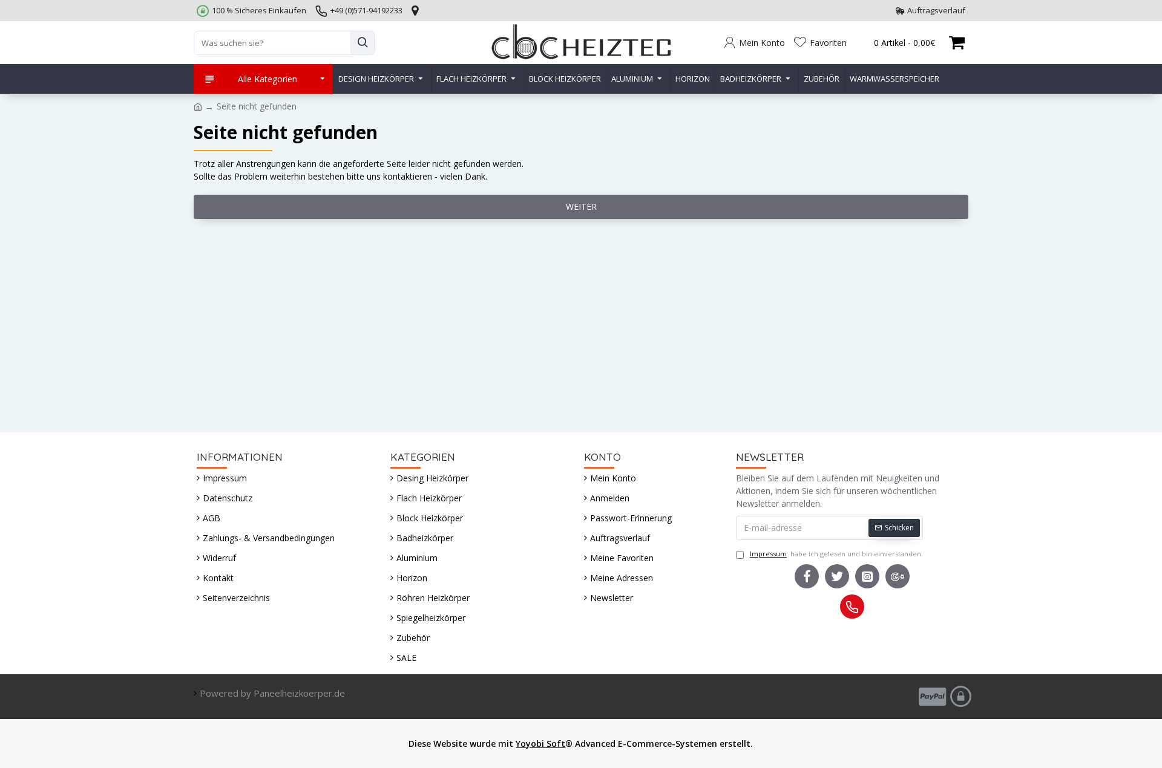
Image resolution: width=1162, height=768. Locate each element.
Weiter (581, 206)
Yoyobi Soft (540, 743)
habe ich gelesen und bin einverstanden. (836, 553)
